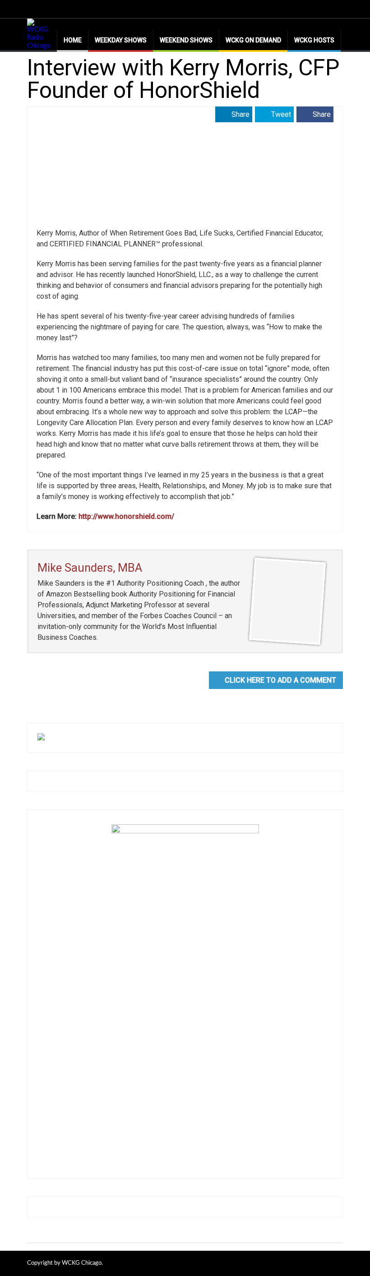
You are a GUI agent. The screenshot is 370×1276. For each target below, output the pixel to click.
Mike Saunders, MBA (89, 567)
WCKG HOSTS (314, 40)
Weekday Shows (121, 40)
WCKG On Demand (253, 40)
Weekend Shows (186, 40)
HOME (73, 40)
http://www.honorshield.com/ (126, 516)
